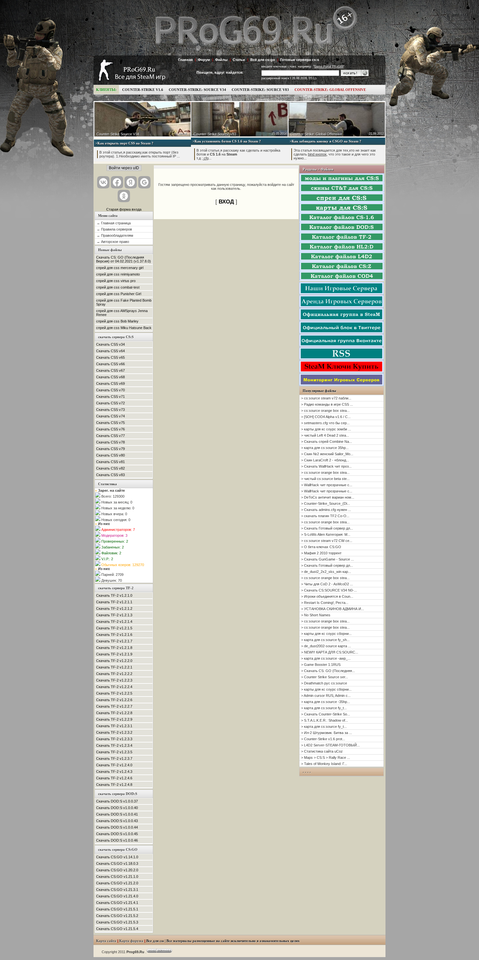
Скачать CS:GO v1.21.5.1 (117, 909)
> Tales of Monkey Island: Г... (324, 764)
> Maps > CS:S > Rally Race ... (325, 757)
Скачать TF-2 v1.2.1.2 (114, 608)
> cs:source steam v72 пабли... (326, 398)
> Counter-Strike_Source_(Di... (325, 503)
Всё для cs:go (262, 60)
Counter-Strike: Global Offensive (330, 90)
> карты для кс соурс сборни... (326, 634)
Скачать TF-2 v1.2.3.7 (114, 758)
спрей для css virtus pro (116, 281)
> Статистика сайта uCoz (322, 751)
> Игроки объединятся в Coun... (327, 596)
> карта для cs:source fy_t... (324, 708)
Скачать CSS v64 (110, 351)
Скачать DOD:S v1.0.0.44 (117, 827)
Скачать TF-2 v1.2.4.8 (114, 785)
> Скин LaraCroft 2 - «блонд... (325, 460)
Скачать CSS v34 (110, 344)
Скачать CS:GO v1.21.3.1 (117, 890)
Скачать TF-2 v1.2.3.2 (114, 732)
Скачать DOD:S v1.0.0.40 (117, 808)
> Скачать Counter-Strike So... (325, 714)
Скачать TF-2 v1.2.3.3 (114, 739)
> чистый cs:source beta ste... (325, 479)
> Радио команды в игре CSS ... (327, 404)
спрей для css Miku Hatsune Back (124, 328)
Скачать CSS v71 (110, 396)
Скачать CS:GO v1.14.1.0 (117, 857)
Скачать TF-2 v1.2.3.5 (114, 752)
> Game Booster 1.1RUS (321, 665)
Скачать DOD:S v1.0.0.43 (117, 821)
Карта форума (131, 941)
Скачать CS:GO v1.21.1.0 (117, 876)
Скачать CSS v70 (110, 390)
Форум (204, 60)
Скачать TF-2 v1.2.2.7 (114, 706)
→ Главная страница (113, 223)
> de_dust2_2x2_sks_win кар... (326, 572)
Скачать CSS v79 (110, 449)
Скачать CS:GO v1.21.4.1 (117, 903)
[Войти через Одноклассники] (124, 196)
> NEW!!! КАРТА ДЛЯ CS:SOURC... (329, 652)
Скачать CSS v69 (110, 383)
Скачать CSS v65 (110, 357)
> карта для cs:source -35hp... (325, 702)
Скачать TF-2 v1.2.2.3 (114, 680)
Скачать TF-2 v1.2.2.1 (114, 667)
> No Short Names (315, 615)
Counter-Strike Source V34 (117, 134)
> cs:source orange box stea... (325, 410)
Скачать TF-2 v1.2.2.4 (114, 687)
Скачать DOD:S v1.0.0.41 (117, 814)
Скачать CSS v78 (110, 442)
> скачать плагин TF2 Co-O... (325, 516)
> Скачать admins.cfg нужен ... (326, 510)
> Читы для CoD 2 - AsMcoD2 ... (327, 584)
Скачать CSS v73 (110, 410)
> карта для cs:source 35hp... (325, 448)
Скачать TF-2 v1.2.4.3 (114, 771)
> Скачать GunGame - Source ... (327, 559)
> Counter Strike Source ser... (324, 677)
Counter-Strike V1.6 (142, 90)
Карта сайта (106, 941)
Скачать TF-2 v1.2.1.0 (114, 595)
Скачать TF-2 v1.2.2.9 (114, 719)
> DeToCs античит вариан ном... (327, 497)
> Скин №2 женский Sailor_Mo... (327, 454)
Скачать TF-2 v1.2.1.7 (114, 641)
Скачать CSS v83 (110, 475)
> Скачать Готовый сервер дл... (327, 528)
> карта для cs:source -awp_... (326, 658)
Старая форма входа (123, 209)
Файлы (221, 60)
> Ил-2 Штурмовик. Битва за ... (326, 733)
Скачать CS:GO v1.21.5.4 (117, 929)
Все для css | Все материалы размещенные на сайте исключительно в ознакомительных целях (223, 941)
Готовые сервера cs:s (299, 60)
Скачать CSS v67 (110, 370)
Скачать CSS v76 (110, 429)
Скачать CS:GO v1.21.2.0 (117, 883)
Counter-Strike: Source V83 (260, 90)
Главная (185, 60)
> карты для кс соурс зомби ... (326, 429)
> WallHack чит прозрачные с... (326, 485)
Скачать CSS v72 (110, 403)
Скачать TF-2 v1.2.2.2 (114, 674)
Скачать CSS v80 (110, 455)
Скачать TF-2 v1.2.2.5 (114, 693)
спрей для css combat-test (117, 287)
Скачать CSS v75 (110, 423)
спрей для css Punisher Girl (118, 294)
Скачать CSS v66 (110, 364)
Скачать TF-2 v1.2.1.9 (114, 654)
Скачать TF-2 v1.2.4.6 (114, 778)
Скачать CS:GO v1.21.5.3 (117, 922)
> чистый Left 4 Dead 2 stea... (325, 435)
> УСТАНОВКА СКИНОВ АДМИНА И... (332, 609)
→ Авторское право (112, 242)
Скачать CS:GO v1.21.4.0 (117, 896)
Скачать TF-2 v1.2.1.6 (114, 635)
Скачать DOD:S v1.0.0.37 (117, 801)
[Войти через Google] (144, 182)
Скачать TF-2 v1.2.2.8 (114, 713)
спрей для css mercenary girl (119, 268)
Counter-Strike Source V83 (215, 134)
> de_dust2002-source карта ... (326, 646)
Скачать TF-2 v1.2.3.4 (114, 745)
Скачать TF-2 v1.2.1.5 (114, 628)
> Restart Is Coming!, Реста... (324, 603)
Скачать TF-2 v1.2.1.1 (114, 602)
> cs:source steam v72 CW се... (326, 541)
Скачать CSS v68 (110, 377)
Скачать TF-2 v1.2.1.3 (114, 615)
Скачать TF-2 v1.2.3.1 (114, 726)
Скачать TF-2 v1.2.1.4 (114, 621)
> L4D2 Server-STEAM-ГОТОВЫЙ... (330, 745)
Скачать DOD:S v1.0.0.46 (117, 840)
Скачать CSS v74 (110, 416)
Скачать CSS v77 (110, 436)
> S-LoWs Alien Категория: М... (325, 534)
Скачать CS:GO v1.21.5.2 (117, 916)
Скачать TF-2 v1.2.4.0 (114, 765)
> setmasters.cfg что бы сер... (325, 423)
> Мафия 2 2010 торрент (321, 553)
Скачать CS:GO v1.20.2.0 (117, 870)
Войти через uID (124, 168)
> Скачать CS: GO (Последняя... (328, 671)
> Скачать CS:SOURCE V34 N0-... (329, 590)
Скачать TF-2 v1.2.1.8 (114, 648)
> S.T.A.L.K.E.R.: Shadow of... (324, 720)
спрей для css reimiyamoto (118, 274)
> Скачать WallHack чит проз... (326, 466)
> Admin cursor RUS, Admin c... (326, 696)
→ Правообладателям (114, 235)
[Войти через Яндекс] (130, 182)
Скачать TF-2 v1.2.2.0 (114, 661)
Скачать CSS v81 (110, 462)
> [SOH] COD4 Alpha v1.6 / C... (326, 417)
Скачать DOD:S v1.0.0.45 (117, 834)
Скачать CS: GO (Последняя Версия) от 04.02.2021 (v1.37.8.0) (123, 259)
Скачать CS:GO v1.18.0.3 (117, 863)
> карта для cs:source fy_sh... (325, 640)
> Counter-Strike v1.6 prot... (323, 739)
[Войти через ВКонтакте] (103, 182)
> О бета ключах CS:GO (321, 547)
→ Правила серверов (114, 229)
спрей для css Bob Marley (117, 321)
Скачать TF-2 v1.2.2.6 (114, 700)
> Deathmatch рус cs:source (324, 683)
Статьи (239, 60)
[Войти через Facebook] (117, 182)
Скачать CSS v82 (110, 468)
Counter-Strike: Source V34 (197, 90)
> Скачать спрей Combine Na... (326, 441)
